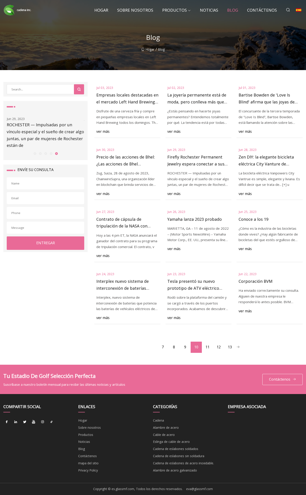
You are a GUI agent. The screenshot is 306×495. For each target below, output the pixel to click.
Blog (232, 10)
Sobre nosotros (135, 10)
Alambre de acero (166, 427)
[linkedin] (15, 422)
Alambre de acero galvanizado (175, 470)
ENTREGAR (45, 242)
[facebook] (6, 422)
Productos (174, 10)
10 (196, 347)
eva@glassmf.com (199, 489)
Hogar (101, 10)
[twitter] (24, 422)
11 (207, 347)
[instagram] (42, 422)
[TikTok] (51, 422)
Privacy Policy (88, 470)
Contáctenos (262, 10)
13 (230, 347)
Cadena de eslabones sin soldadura (178, 456)
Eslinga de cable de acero (171, 441)
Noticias (209, 10)
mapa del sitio (88, 463)
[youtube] (33, 422)
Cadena (158, 420)
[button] (34, 153)
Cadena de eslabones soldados (175, 449)
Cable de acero (164, 435)
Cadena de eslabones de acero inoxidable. (183, 463)
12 (219, 347)
